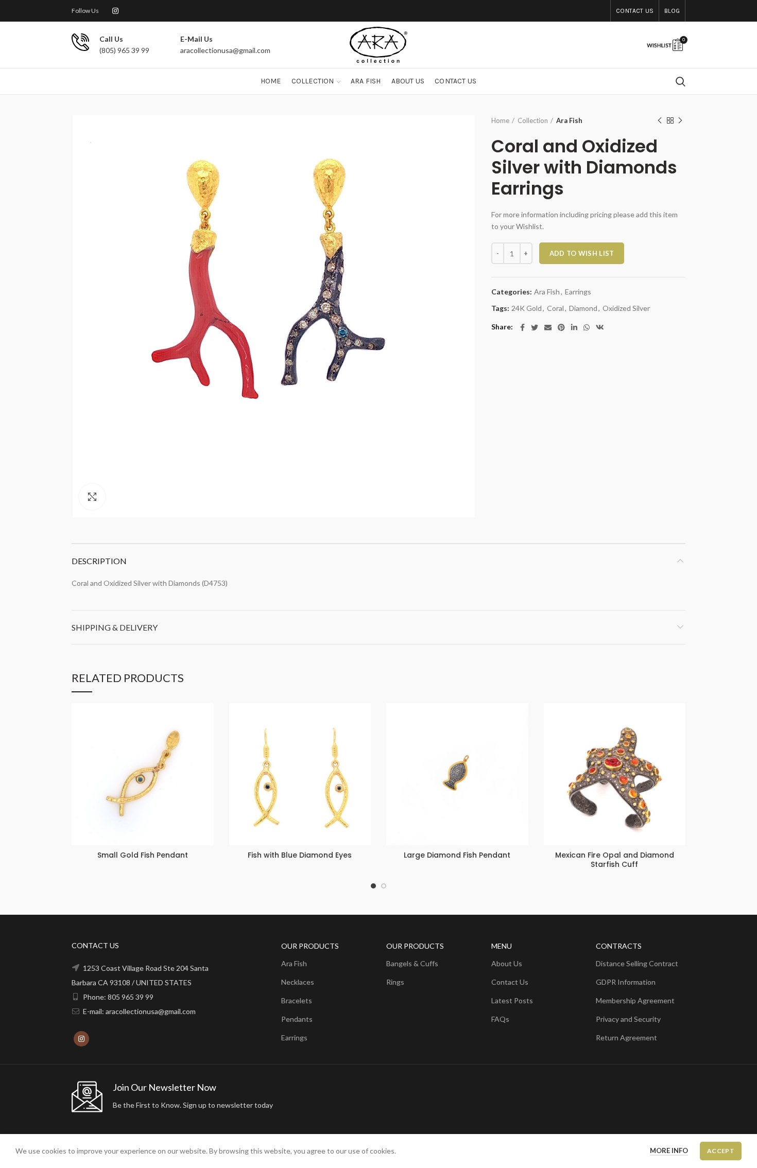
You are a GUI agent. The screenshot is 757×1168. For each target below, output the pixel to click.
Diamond (583, 308)
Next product (680, 120)
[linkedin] (574, 327)
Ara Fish (569, 120)
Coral (555, 308)
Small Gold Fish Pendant (142, 855)
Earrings (578, 292)
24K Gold (526, 308)
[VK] (600, 327)
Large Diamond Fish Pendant (457, 855)
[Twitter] (534, 327)
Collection (533, 120)
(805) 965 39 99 (124, 50)
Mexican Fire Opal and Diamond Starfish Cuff (614, 859)
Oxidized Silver (626, 308)
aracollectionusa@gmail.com (225, 50)
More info (669, 1150)
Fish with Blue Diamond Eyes (300, 855)
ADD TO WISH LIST (581, 253)
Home (500, 120)
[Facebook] (522, 327)
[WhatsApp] (586, 327)
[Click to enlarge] (92, 497)
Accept (720, 1151)
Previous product (660, 120)
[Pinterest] (561, 327)
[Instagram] (115, 11)
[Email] (548, 327)
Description (99, 561)
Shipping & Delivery (115, 627)
